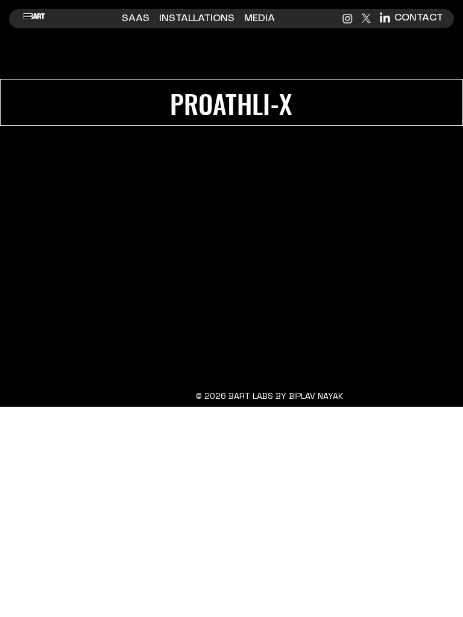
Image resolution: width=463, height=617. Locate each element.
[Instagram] (347, 18)
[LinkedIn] (385, 18)
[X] (366, 18)
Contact (420, 17)
